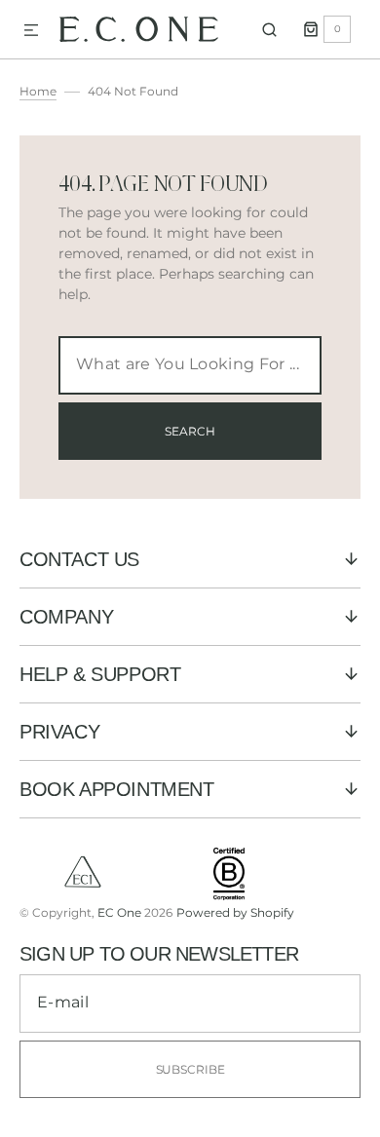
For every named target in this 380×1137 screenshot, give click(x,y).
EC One (119, 912)
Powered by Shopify (235, 912)
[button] (31, 31)
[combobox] (190, 365)
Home (38, 91)
